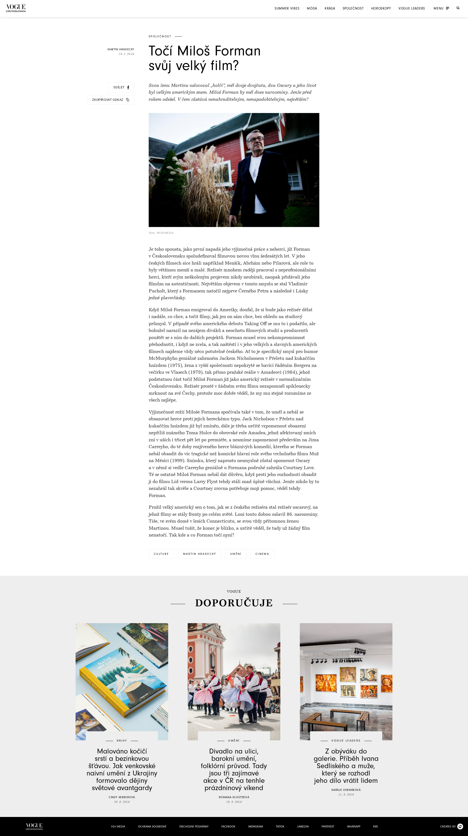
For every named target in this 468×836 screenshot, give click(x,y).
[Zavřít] (463, 831)
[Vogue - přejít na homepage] (16, 8)
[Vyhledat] (458, 8)
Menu (439, 8)
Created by (448, 826)
